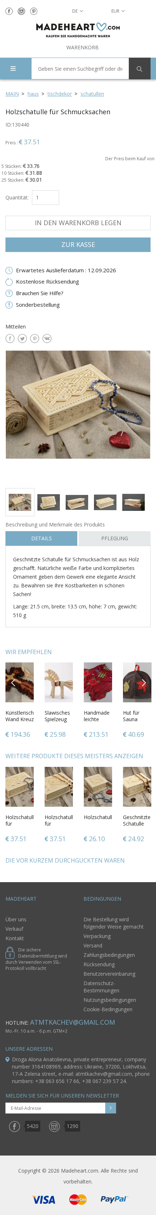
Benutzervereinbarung (109, 973)
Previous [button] (13, 682)
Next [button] (143, 682)
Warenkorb (82, 47)
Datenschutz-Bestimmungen (101, 987)
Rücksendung (99, 964)
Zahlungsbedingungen (109, 954)
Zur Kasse (78, 244)
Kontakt (14, 938)
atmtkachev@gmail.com (72, 1022)
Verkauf (14, 928)
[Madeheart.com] (78, 29)
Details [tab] (41, 538)
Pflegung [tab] (114, 538)
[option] (78, 416)
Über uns (15, 919)
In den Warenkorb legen (78, 222)
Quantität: (17, 197)
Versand (92, 945)
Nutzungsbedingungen (109, 999)
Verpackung (97, 936)
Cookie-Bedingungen (107, 1009)
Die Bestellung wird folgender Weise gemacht (113, 923)
